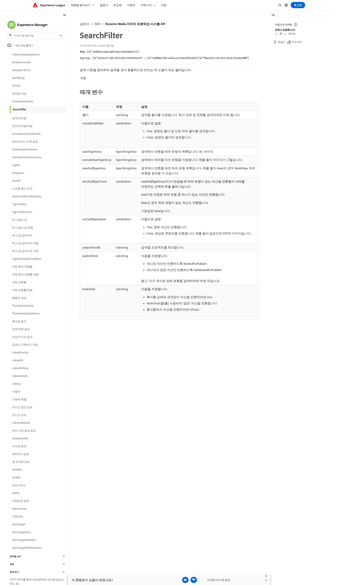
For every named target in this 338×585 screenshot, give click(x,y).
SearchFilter (19, 109)
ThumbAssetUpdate (23, 305)
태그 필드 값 (19, 219)
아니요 (291, 33)
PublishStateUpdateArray (26, 54)
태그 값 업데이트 (22, 235)
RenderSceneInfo (21, 62)
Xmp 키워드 (19, 485)
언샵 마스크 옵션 (22, 337)
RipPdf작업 (18, 78)
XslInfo (15, 493)
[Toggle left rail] (64, 15)
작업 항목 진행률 (22, 266)
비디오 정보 (19, 415)
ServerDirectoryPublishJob (26, 134)
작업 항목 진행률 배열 (25, 274)
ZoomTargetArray (21, 532)
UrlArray (16, 383)
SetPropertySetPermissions (26, 157)
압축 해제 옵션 (21, 329)
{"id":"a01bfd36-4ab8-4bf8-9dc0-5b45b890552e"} (113, 52)
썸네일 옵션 (19, 321)
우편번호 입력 (20, 501)
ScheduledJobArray (22, 101)
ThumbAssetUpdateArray (26, 313)
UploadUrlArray (20, 368)
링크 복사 (297, 41)
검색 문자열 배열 (22, 126)
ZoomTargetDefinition (24, 540)
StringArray (18, 173)
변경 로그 (14, 572)
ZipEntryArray (19, 508)
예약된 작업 (19, 93)
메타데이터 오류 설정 (25, 141)
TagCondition (19, 204)
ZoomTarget (18, 524)
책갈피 (281, 41)
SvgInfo (16, 165)
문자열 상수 (15, 556)
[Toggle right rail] (273, 15)
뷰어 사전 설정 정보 (24, 430)
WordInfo (17, 469)
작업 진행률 (19, 282)
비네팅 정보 (19, 446)
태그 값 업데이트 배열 (25, 243)
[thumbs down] (194, 580)
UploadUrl (17, 360)
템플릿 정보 (19, 298)
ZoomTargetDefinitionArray (26, 547)
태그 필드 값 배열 (22, 227)
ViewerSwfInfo (20, 438)
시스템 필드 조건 (22, 188)
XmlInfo (16, 477)
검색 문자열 (19, 118)
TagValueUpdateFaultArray (26, 258)
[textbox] (35, 35)
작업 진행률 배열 (22, 290)
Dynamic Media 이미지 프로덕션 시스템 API (135, 24)
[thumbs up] (185, 580)
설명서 (84, 24)
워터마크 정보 (20, 454)
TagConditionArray (22, 212)
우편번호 (17, 516)
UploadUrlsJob (20, 376)
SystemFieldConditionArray (26, 196)
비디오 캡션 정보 (22, 407)
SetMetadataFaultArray (25, 149)
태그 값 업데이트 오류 (25, 251)
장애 (12, 564)
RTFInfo (16, 85)
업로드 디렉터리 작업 (25, 344)
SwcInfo (16, 180)
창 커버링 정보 (21, 462)
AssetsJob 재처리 (21, 70)
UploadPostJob (20, 352)
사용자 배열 (19, 399)
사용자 (16, 391)
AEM (97, 24)
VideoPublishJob (21, 422)
